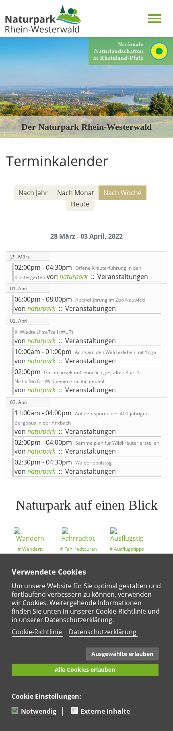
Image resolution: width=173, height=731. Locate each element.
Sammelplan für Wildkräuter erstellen (117, 442)
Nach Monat (75, 192)
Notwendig (38, 711)
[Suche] (157, 216)
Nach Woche (122, 192)
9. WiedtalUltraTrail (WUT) (43, 332)
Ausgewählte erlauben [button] (122, 654)
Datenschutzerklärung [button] (102, 631)
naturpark (74, 276)
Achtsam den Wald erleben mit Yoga (115, 352)
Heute (80, 204)
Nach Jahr (33, 192)
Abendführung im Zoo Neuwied (110, 299)
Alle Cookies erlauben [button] (85, 669)
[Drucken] (162, 179)
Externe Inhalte (105, 711)
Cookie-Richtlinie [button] (37, 631)
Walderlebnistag (93, 462)
